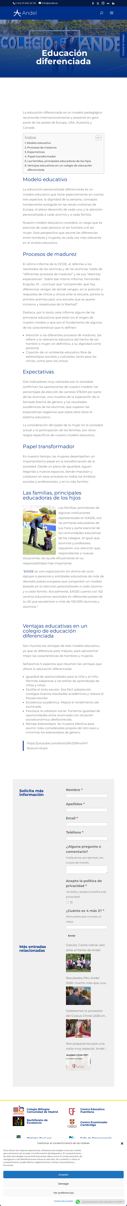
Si (71, 902)
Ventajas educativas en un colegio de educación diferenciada (59, 167)
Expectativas (36, 152)
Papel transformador (42, 156)
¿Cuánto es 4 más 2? (84, 911)
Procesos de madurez (42, 147)
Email (71, 818)
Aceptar (63, 1174)
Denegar (63, 1183)
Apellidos (74, 804)
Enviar (71, 935)
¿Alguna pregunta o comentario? (83, 849)
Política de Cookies (63, 1201)
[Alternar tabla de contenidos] (97, 138)
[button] (122, 1143)
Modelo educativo (39, 143)
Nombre (73, 790)
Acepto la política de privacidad (84, 883)
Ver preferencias (63, 1192)
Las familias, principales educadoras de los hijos (59, 161)
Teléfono (73, 832)
